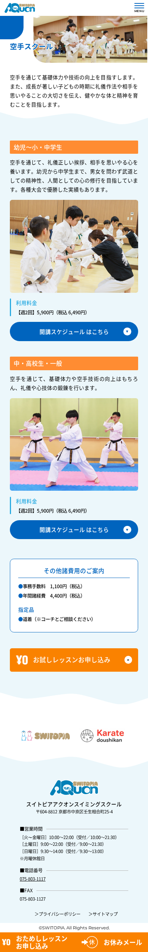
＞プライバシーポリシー (57, 914)
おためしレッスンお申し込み (42, 942)
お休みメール (123, 942)
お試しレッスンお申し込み (71, 659)
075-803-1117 (33, 879)
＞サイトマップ (103, 914)
